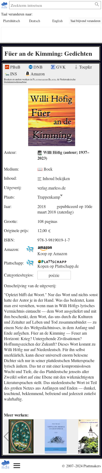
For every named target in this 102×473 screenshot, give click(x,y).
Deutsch (34, 20)
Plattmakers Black (44, 79)
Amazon (37, 73)
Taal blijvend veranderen (85, 21)
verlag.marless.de (51, 187)
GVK (60, 67)
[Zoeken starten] (97, 4)
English (57, 20)
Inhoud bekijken (56, 178)
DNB (37, 67)
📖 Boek (45, 169)
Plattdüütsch (11, 20)
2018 (41, 206)
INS (13, 73)
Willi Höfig (52, 152)
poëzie (54, 275)
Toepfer (85, 67)
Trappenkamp (48, 197)
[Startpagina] (5, 5)
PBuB (14, 67)
